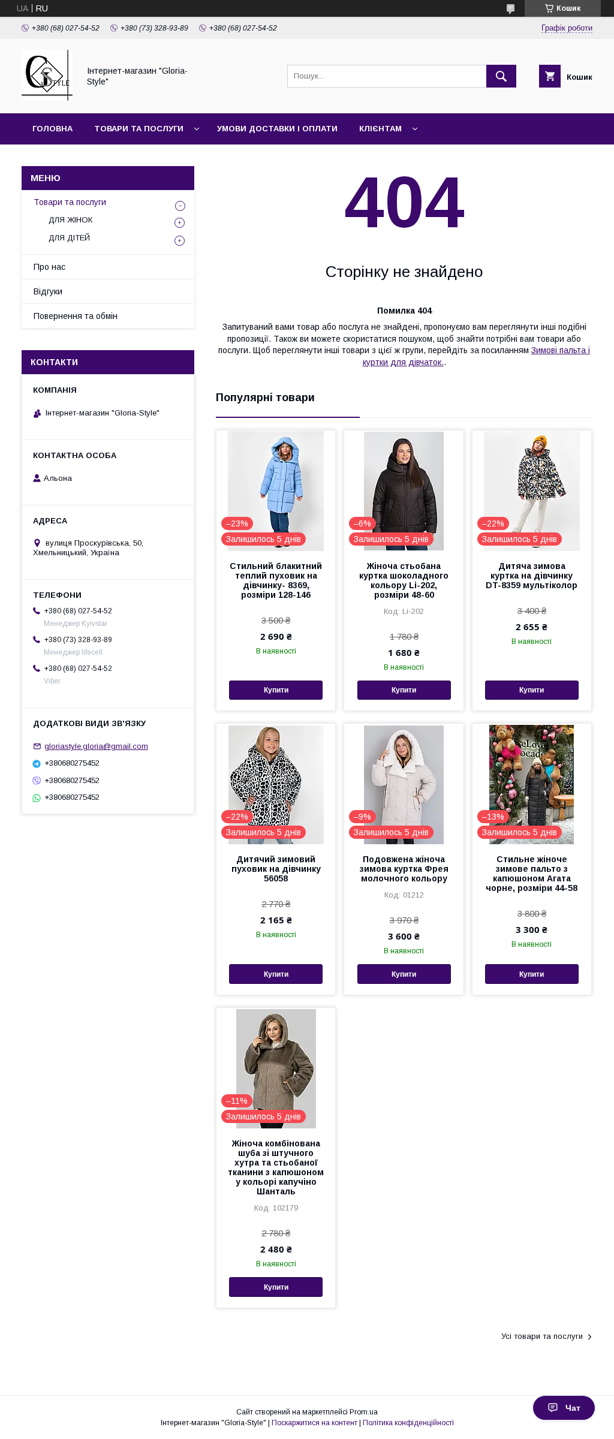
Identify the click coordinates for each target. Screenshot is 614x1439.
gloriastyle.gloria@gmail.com (96, 746)
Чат (572, 1408)
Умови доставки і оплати (277, 128)
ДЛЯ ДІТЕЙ (69, 237)
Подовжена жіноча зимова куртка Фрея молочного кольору (404, 868)
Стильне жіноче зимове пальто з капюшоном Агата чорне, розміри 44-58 (531, 873)
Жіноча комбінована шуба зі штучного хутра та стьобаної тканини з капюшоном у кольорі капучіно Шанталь (276, 1167)
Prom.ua (364, 1412)
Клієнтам (380, 128)
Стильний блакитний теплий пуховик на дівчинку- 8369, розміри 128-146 (276, 580)
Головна (52, 128)
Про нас (49, 267)
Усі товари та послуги (542, 1336)
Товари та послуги (138, 128)
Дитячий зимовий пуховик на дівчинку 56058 (276, 868)
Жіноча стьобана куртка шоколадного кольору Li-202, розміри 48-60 (404, 580)
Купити (276, 690)
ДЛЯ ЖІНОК (70, 219)
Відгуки (48, 291)
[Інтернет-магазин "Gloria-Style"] (47, 98)
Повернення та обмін (76, 316)
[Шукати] (501, 76)
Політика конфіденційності (408, 1423)
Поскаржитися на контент (314, 1423)
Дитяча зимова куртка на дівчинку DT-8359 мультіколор (531, 575)
